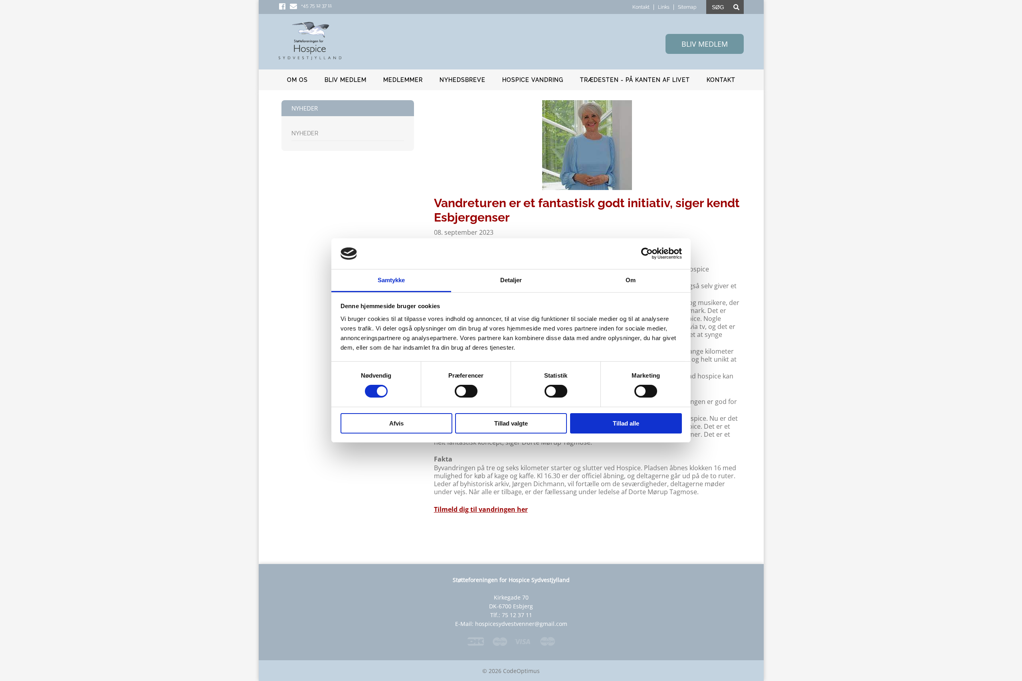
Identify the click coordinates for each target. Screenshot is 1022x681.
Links (663, 7)
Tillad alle (626, 423)
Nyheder (304, 133)
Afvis (396, 423)
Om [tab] (631, 280)
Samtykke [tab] (391, 280)
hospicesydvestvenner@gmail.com (521, 624)
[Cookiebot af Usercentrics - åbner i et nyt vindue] (647, 253)
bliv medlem (704, 44)
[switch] (466, 391)
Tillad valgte (511, 423)
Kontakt (641, 7)
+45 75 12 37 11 (316, 5)
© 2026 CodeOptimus (511, 671)
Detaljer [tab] (511, 280)
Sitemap (687, 7)
